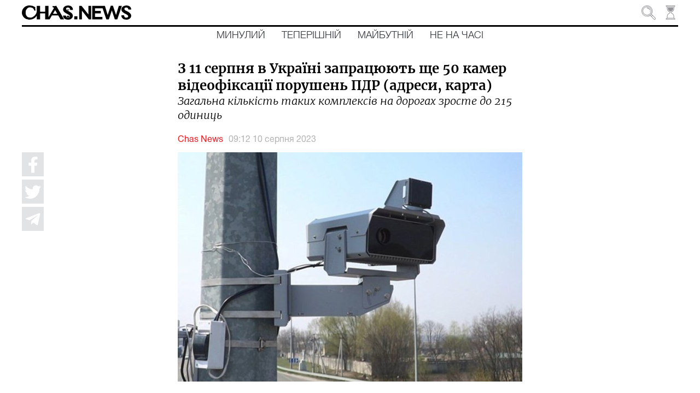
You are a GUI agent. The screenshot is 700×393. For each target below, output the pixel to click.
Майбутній (385, 35)
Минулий (241, 35)
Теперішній (311, 35)
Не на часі (456, 35)
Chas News (200, 140)
